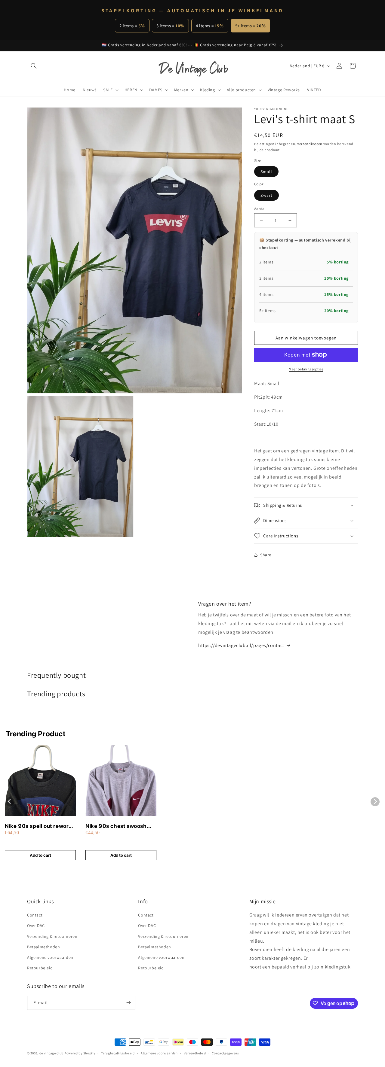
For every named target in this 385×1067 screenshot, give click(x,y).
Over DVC (36, 926)
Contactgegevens (225, 1053)
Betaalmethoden (43, 947)
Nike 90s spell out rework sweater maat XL (38, 826)
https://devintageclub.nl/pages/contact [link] (241, 645)
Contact (34, 915)
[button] (33, 65)
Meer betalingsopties (306, 369)
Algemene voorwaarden (50, 957)
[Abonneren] (128, 1003)
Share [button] (265, 555)
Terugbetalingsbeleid (118, 1053)
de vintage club (51, 1053)
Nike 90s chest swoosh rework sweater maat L (116, 826)
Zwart (266, 195)
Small (266, 171)
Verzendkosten (309, 143)
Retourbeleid (40, 968)
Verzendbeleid (195, 1053)
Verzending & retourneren (52, 936)
